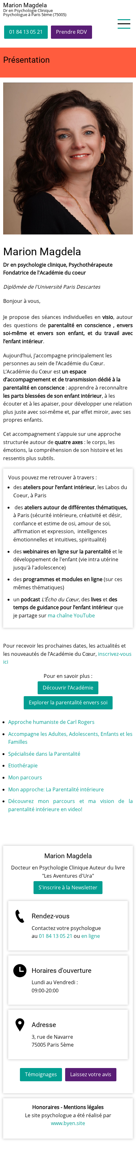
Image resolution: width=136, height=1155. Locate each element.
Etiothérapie (23, 765)
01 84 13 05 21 (26, 31)
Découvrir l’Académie (68, 687)
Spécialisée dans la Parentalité (44, 753)
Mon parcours (25, 777)
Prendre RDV (71, 31)
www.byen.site (68, 1123)
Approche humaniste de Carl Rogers (51, 722)
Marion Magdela (25, 5)
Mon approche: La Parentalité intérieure (56, 789)
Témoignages (41, 1074)
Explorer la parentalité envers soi (68, 702)
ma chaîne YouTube (72, 615)
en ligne (90, 936)
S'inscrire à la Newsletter (68, 887)
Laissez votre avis (90, 1074)
